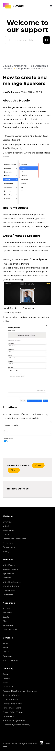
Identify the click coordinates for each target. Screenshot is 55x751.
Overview (7, 522)
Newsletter (8, 625)
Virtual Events (9, 565)
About (5, 674)
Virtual (6, 526)
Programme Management (31, 68)
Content (7, 68)
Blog (5, 621)
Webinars (7, 578)
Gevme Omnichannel (15, 66)
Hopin (5, 643)
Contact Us (8, 687)
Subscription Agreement (14, 720)
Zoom (5, 647)
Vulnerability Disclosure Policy (16, 725)
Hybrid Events (9, 573)
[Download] (22, 385)
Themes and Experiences (14, 539)
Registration (8, 530)
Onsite (6, 534)
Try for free (8, 543)
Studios (6, 608)
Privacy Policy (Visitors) (13, 712)
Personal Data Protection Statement (20, 691)
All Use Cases (9, 590)
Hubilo (6, 652)
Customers (8, 595)
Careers (6, 678)
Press (5, 682)
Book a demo (9, 547)
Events (6, 617)
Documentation (10, 629)
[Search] (46, 40)
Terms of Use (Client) (12, 708)
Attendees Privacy (11, 695)
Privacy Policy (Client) (12, 703)
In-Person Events (10, 569)
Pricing (6, 551)
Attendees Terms (10, 699)
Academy (7, 613)
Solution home (39, 66)
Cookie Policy (9, 716)
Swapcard (7, 656)
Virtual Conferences (12, 582)
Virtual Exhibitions (11, 586)
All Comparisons (10, 660)
